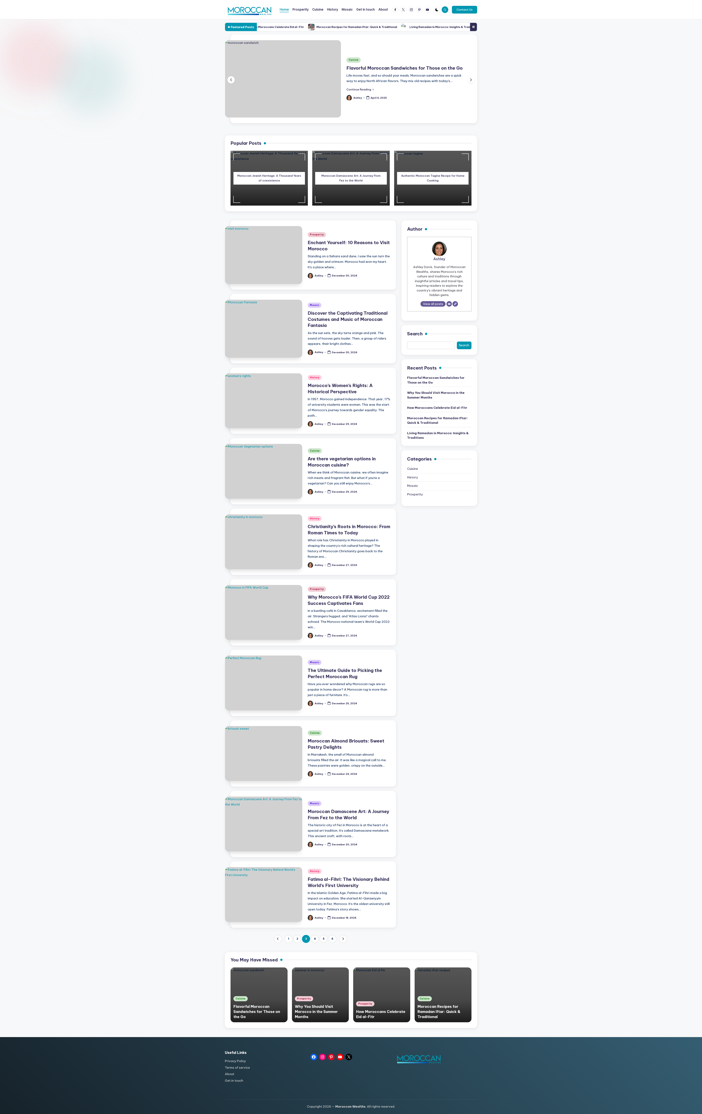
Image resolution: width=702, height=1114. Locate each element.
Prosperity (356, 61)
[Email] (449, 307)
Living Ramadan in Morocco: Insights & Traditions (344, 27)
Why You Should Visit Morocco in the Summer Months (405, 69)
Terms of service (237, 1070)
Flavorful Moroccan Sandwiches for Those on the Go (436, 383)
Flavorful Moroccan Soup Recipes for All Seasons (425, 27)
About (229, 1077)
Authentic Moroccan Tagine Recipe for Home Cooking (433, 181)
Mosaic (314, 308)
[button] (464, 10)
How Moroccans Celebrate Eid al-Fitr (437, 411)
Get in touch (234, 1083)
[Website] (455, 307)
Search (415, 336)
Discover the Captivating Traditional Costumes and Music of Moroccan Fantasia (348, 322)
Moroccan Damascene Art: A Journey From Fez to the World (351, 181)
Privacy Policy (235, 1064)
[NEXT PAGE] (343, 942)
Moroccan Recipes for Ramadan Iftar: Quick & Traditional (257, 27)
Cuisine (315, 453)
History (314, 380)
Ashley (439, 261)
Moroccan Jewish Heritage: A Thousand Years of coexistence (269, 181)
